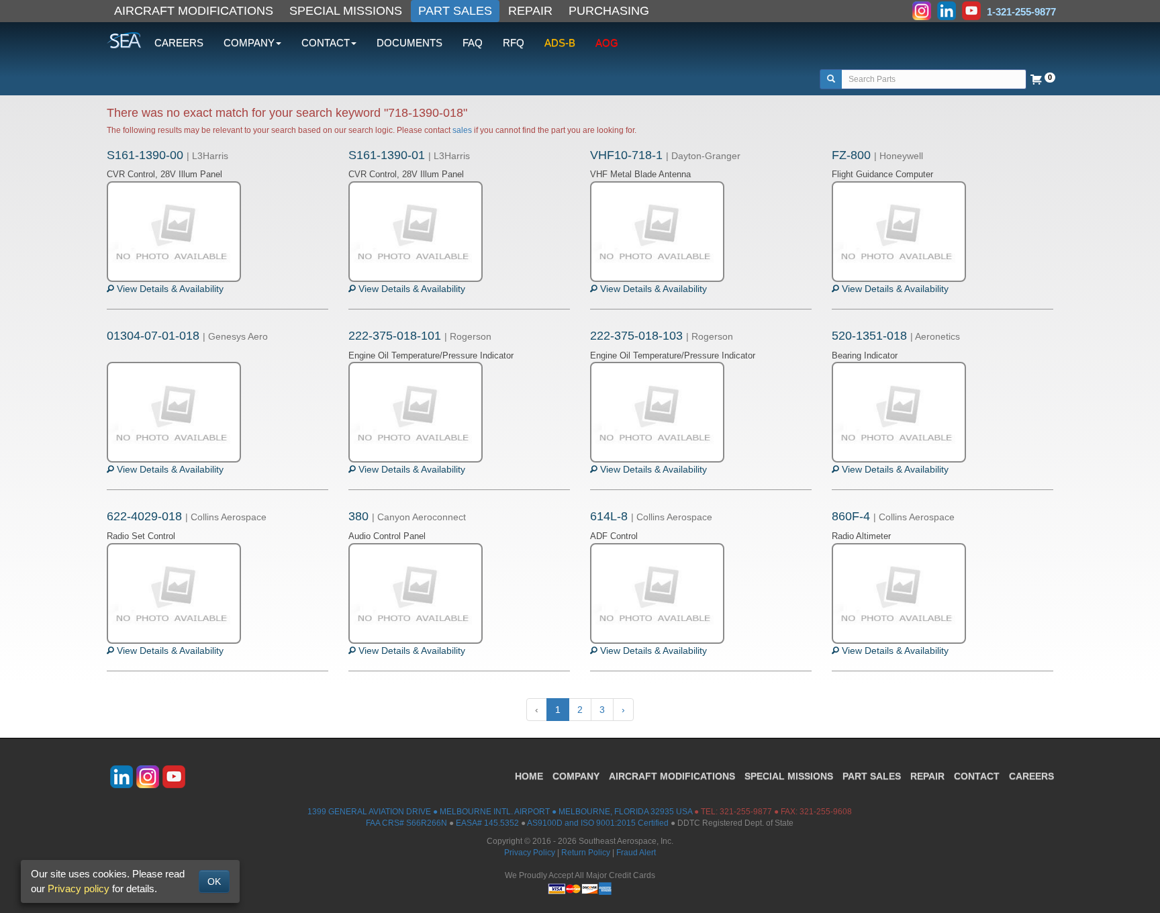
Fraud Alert (636, 852)
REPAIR (530, 10)
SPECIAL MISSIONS (345, 10)
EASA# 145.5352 (487, 823)
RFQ (513, 42)
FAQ (473, 42)
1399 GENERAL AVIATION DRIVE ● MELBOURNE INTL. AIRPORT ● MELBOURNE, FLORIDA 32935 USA (499, 811)
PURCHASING (609, 10)
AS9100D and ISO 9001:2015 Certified (598, 823)
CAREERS (178, 42)
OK (214, 881)
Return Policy (585, 852)
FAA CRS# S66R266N (406, 823)
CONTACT (977, 776)
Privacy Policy (529, 852)
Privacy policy (78, 888)
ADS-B (559, 42)
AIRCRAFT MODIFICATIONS (193, 10)
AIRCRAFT (672, 776)
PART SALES (455, 10)
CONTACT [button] (325, 42)
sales (462, 130)
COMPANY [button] (249, 42)
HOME (529, 776)
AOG (606, 42)
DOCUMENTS (409, 42)
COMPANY (575, 776)
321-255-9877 (746, 811)
